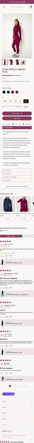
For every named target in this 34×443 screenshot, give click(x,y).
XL (26, 101)
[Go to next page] (27, 386)
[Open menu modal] (3, 7)
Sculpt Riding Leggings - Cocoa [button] (14, 379)
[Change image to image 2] (10, 62)
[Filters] (28, 236)
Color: (6, 88)
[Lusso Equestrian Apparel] (17, 7)
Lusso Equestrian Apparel (19, 435)
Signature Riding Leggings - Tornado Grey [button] (17, 294)
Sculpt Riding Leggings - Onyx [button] (14, 262)
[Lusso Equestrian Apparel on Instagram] (8, 431)
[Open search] (24, 236)
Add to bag (7, 218)
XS (5, 101)
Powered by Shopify (7, 437)
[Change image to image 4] (23, 62)
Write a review (11, 236)
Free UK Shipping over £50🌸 (17, 2)
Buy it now (17, 118)
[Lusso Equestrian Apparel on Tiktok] (11, 431)
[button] (7, 75)
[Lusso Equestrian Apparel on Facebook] (3, 431)
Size (3, 97)
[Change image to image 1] (4, 62)
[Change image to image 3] (17, 62)
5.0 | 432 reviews (17, 442)
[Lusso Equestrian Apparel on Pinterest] (6, 431)
